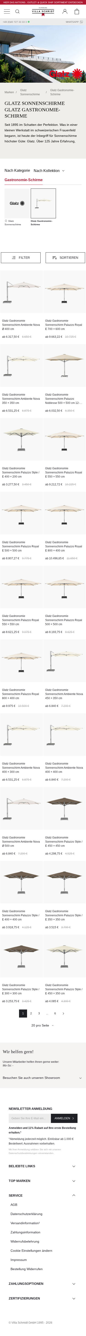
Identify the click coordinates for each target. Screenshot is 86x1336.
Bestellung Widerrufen (27, 1269)
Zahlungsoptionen (26, 1283)
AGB (14, 1205)
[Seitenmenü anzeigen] (7, 11)
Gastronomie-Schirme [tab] (24, 180)
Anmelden (62, 1118)
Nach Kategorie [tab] (17, 170)
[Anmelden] (65, 11)
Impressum (19, 1260)
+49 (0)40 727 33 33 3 (15, 22)
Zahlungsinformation (25, 1232)
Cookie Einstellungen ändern (31, 1250)
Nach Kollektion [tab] (47, 171)
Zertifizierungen (24, 1298)
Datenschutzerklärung (26, 1214)
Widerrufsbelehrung (25, 1241)
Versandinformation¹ (25, 1223)
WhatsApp (72, 22)
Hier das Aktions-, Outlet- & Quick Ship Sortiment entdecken (43, 2)
